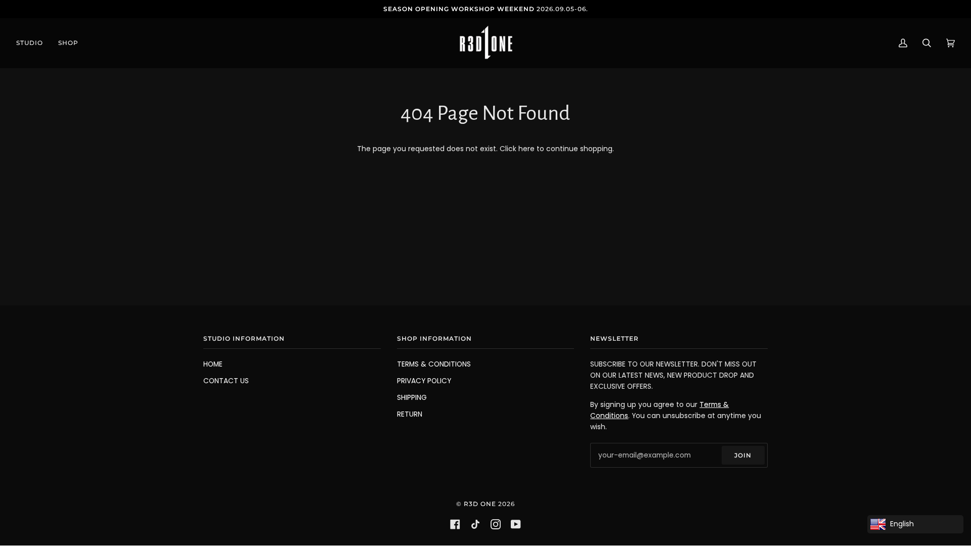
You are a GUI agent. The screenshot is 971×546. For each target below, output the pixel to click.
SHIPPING (412, 397)
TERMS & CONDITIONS (434, 364)
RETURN (409, 414)
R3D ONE (480, 504)
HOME (213, 364)
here (526, 149)
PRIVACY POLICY (424, 381)
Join (743, 455)
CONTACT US (226, 381)
